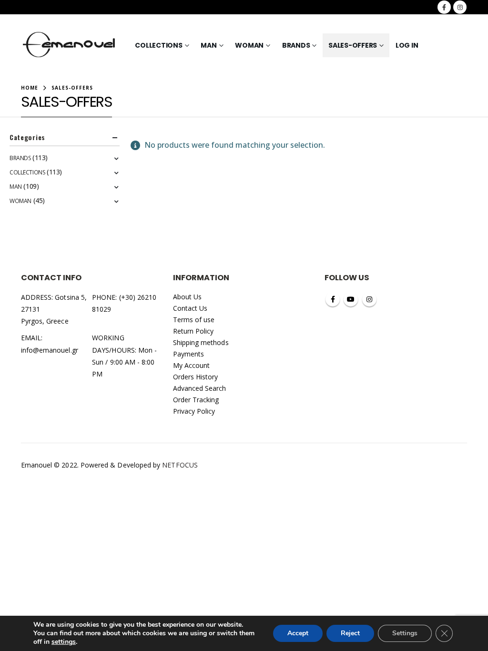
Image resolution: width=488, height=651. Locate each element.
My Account (191, 365)
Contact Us (190, 308)
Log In (407, 45)
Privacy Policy (194, 411)
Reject (350, 633)
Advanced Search (199, 388)
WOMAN (249, 45)
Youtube (351, 299)
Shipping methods (201, 342)
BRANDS (296, 45)
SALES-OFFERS (352, 45)
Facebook (332, 299)
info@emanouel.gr (49, 350)
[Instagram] (460, 7)
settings (63, 642)
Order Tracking (196, 399)
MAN (208, 45)
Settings (404, 633)
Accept (297, 633)
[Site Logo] (69, 45)
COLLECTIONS (158, 45)
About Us (187, 296)
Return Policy (193, 331)
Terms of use (194, 319)
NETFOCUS (180, 464)
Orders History (195, 376)
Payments (188, 353)
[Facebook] (444, 7)
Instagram (369, 299)
